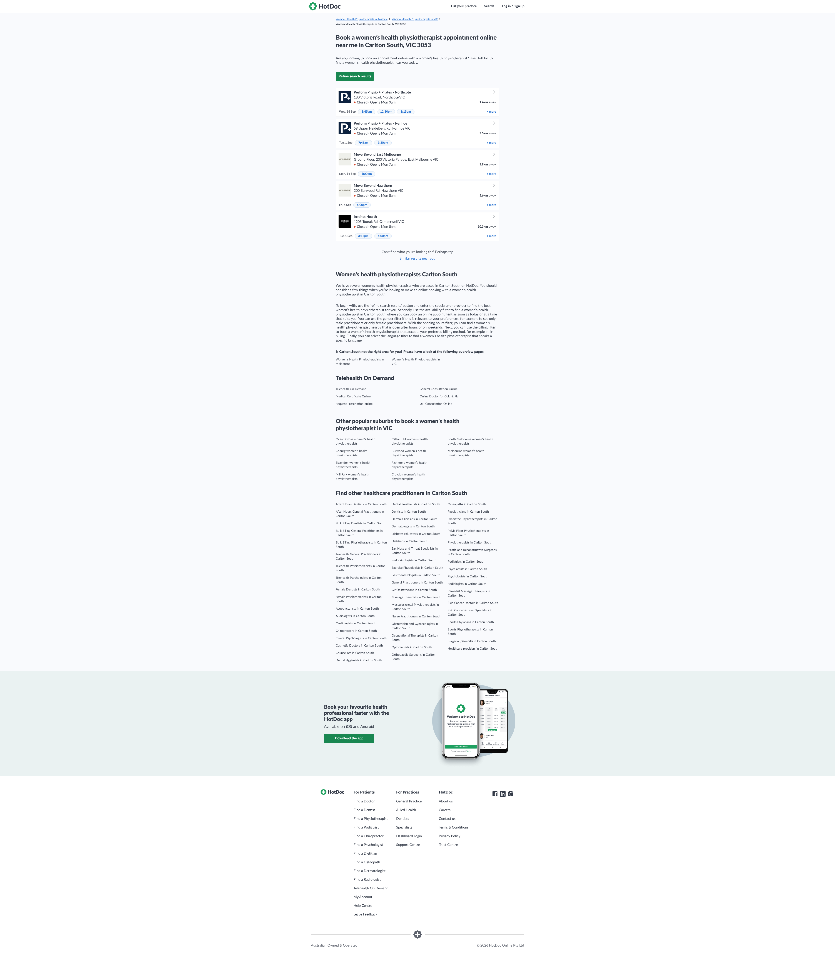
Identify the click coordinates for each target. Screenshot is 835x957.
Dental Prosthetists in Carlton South (416, 504)
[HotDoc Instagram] (510, 794)
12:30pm (386, 111)
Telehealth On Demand (351, 389)
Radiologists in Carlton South (467, 583)
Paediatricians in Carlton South (468, 511)
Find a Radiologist (367, 879)
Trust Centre (448, 845)
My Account (363, 897)
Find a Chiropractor (369, 836)
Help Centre (363, 905)
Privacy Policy (449, 836)
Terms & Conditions (454, 827)
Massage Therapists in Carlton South (416, 597)
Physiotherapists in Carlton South (470, 542)
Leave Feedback (365, 914)
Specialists (404, 827)
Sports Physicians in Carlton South (471, 622)
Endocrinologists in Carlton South (414, 560)
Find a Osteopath (367, 862)
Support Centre (408, 845)
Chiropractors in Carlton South (356, 630)
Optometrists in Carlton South (412, 647)
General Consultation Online (439, 389)
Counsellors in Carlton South (355, 653)
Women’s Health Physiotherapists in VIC (415, 19)
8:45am (367, 111)
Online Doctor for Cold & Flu (439, 396)
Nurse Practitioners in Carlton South (416, 616)
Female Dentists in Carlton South (358, 589)
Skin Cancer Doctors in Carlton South (473, 603)
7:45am (363, 142)
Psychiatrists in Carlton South (467, 569)
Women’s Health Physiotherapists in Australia (361, 19)
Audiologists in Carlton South (355, 616)
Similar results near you (417, 258)
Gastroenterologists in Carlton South (416, 575)
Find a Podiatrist (366, 827)
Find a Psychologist (368, 845)
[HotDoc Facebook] (495, 794)
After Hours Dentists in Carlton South (361, 504)
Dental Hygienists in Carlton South (359, 660)
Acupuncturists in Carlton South (357, 608)
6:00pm (362, 205)
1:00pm (366, 173)
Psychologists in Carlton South (468, 576)
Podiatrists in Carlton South (466, 561)
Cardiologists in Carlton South (356, 623)
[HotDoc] (325, 6)
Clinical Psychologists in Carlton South (361, 638)
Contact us (447, 818)
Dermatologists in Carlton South (413, 526)
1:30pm (383, 142)
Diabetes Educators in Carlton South (416, 533)
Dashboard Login (409, 836)
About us (446, 801)
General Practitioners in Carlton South (417, 582)
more (491, 111)
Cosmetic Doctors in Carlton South (359, 645)
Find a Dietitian (365, 853)
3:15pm (363, 236)
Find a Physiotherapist (371, 818)
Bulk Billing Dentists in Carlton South (360, 523)
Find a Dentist (364, 810)
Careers (445, 810)
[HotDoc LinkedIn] (503, 794)
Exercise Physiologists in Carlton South (417, 567)
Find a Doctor (364, 801)
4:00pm (383, 236)
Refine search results (355, 76)
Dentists (402, 818)
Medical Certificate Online (353, 396)
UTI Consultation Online (436, 403)
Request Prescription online (354, 403)
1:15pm (406, 111)
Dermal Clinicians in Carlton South (415, 519)
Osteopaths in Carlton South (467, 504)
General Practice (409, 801)
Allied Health (406, 810)
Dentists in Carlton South (409, 511)
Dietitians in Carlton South (410, 541)
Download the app (349, 738)
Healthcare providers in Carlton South (473, 648)
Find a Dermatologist (370, 871)
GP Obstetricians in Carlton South (414, 590)
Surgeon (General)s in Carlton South (472, 641)
